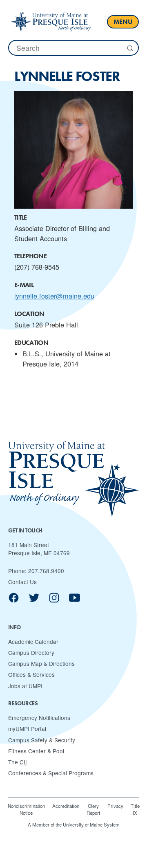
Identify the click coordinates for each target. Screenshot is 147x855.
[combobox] (73, 48)
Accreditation (65, 806)
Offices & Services (31, 674)
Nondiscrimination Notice (26, 809)
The (18, 762)
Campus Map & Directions (41, 663)
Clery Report (93, 809)
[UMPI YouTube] (74, 600)
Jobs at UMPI (25, 686)
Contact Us (22, 582)
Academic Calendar (33, 641)
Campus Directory (31, 652)
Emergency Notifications (39, 717)
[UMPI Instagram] (54, 600)
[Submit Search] (129, 48)
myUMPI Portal (27, 728)
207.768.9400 (46, 571)
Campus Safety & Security (41, 740)
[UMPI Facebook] (13, 600)
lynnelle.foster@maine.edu (54, 296)
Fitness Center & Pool (36, 751)
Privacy (115, 806)
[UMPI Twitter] (34, 600)
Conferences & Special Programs (51, 773)
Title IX (135, 809)
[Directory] (50, 22)
